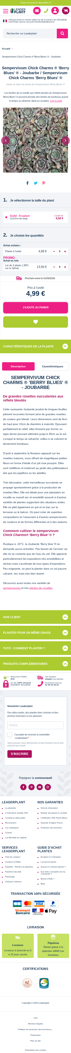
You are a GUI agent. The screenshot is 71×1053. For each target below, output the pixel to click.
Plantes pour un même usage (27, 632)
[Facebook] (23, 787)
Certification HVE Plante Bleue (54, 818)
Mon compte (55, 10)
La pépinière (10, 808)
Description (18, 366)
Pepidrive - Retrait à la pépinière (19, 867)
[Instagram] (48, 787)
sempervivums (12, 587)
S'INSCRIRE (19, 754)
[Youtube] (40, 787)
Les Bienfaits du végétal (15, 838)
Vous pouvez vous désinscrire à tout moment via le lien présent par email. (35, 744)
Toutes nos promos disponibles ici (35, 3)
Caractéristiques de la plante (28, 346)
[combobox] (30, 33)
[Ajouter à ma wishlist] (35, 322)
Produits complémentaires (25, 663)
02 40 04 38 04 (46, 10)
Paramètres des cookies (35, 1050)
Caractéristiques (52, 366)
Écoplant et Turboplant (51, 857)
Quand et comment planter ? (53, 867)
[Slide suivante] (65, 140)
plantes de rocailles (40, 587)
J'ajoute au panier (35, 307)
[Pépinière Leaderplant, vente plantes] (17, 11)
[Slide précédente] (5, 140)
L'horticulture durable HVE (16, 813)
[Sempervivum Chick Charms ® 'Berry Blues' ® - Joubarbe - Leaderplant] (35, 140)
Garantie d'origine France (52, 823)
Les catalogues (12, 828)
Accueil (6, 49)
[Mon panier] (65, 10)
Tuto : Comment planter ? (24, 648)
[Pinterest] (31, 787)
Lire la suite (56, 101)
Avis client (11, 617)
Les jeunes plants (48, 862)
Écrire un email (37, 10)
